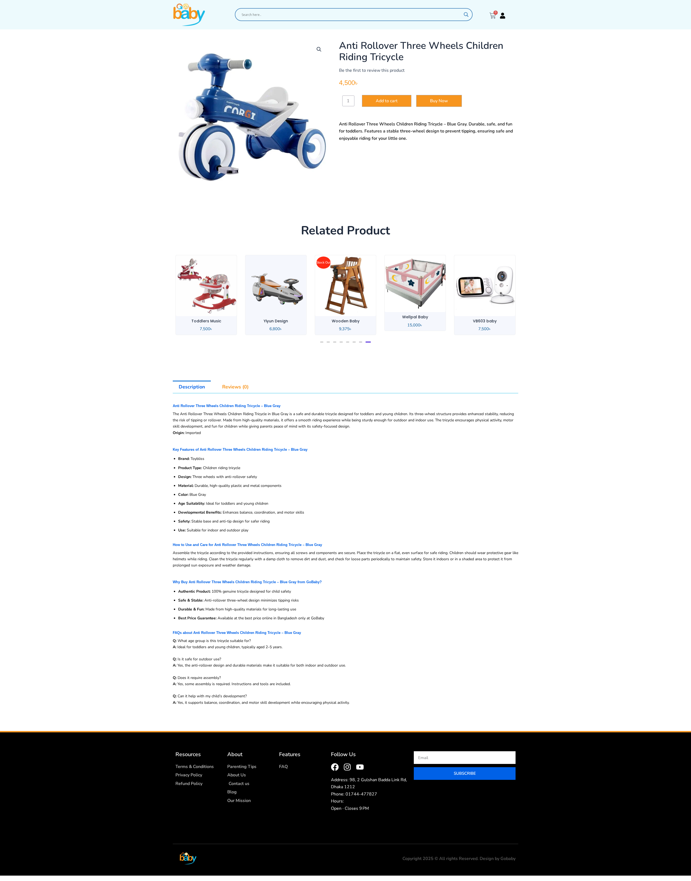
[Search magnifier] (466, 14)
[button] (319, 49)
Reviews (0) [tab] (235, 387)
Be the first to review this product (372, 70)
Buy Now (439, 101)
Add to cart (387, 101)
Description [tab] (192, 387)
